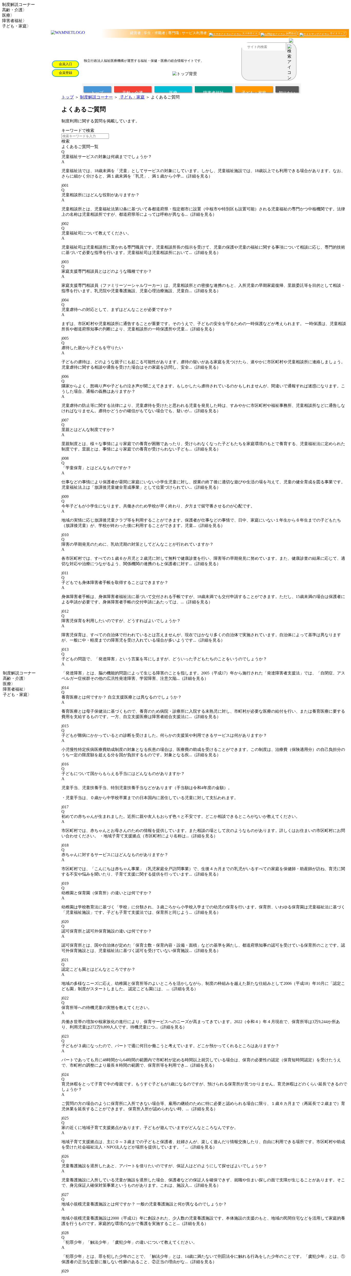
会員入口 (65, 64)
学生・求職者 (154, 33)
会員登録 (65, 73)
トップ (67, 97)
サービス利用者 (194, 33)
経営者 (135, 33)
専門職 (173, 33)
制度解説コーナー (96, 97)
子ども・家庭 (132, 97)
